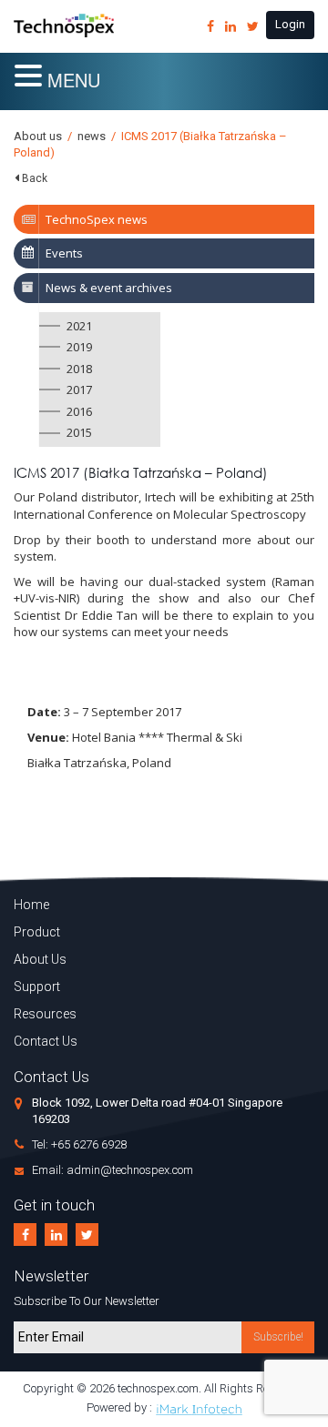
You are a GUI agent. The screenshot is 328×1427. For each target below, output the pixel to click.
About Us (40, 959)
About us (38, 136)
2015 (79, 432)
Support (37, 986)
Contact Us (45, 1041)
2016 (79, 411)
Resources (45, 1014)
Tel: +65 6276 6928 (79, 1144)
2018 (79, 368)
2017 (79, 389)
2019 (79, 347)
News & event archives (109, 287)
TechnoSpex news (97, 219)
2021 (79, 326)
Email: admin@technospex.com (112, 1170)
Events (64, 253)
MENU (73, 79)
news (91, 136)
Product (37, 932)
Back (34, 178)
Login (290, 24)
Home (31, 904)
